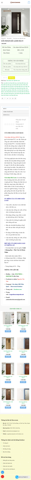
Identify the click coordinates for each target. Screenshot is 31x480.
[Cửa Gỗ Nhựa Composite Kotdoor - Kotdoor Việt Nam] (15, 2)
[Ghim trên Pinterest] (13, 99)
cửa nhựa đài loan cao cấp (20, 86)
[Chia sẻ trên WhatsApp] (2, 99)
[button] (2, 2)
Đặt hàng (11, 77)
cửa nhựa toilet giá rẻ (9, 93)
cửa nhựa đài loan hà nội (11, 91)
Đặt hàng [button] (8, 331)
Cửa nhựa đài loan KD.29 (23, 351)
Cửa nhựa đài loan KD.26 (23, 377)
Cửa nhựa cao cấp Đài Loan (19, 38)
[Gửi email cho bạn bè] (10, 99)
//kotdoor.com (17, 289)
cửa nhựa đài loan (21, 83)
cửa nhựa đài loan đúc (20, 88)
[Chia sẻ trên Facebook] (5, 99)
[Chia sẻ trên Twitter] (7, 99)
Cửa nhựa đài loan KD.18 (8, 326)
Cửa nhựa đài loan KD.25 (23, 402)
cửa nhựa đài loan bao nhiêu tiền (20, 84)
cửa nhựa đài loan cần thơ (7, 86)
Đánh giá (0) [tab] (6, 114)
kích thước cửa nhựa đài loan (11, 95)
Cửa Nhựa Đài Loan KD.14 (8, 377)
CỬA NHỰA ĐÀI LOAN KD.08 (8, 402)
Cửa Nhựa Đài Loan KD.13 (8, 351)
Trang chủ (3, 38)
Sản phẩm (9, 38)
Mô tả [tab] (4, 108)
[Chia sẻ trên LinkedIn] (15, 99)
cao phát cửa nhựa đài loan (10, 83)
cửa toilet (16, 93)
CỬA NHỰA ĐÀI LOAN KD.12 (23, 326)
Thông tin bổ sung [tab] (8, 111)
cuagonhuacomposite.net (16, 294)
